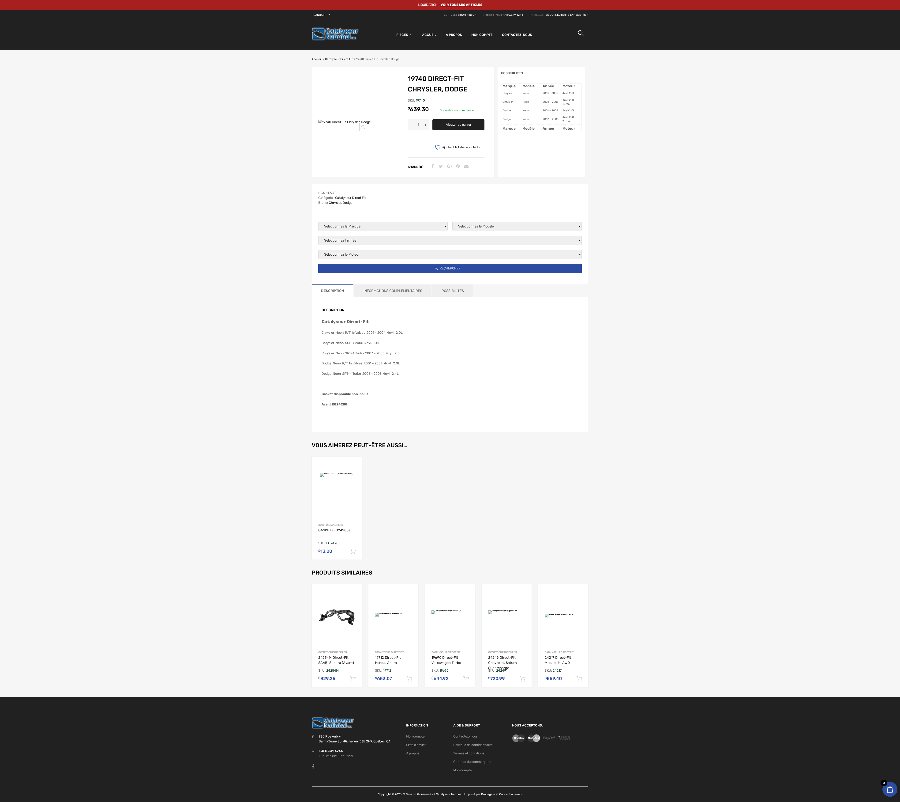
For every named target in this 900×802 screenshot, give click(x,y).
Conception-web (510, 794)
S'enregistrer (578, 14)
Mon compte (482, 35)
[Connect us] (313, 766)
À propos (454, 35)
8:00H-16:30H (467, 14)
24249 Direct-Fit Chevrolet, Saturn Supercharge (502, 662)
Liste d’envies (416, 745)
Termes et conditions (468, 753)
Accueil (429, 35)
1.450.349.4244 (513, 14)
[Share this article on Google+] (449, 166)
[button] (321, 15)
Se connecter (556, 14)
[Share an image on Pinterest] (457, 166)
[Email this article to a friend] (466, 166)
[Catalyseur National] (335, 40)
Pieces (402, 35)
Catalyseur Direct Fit (339, 59)
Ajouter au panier (458, 125)
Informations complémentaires (393, 291)
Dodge (347, 203)
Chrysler (335, 203)
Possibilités (512, 73)
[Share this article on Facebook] (432, 166)
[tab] (541, 73)
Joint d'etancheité (331, 524)
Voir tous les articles (461, 5)
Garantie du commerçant (472, 762)
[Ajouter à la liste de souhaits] (354, 465)
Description (332, 291)
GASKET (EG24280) (334, 530)
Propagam (488, 794)
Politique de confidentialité (473, 745)
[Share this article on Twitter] (440, 166)
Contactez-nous (517, 35)
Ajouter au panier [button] (353, 552)
